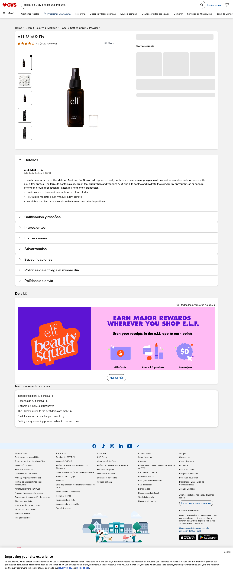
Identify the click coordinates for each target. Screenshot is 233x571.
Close (227, 552)
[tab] (25, 63)
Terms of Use (82, 567)
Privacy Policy (65, 567)
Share (111, 42)
